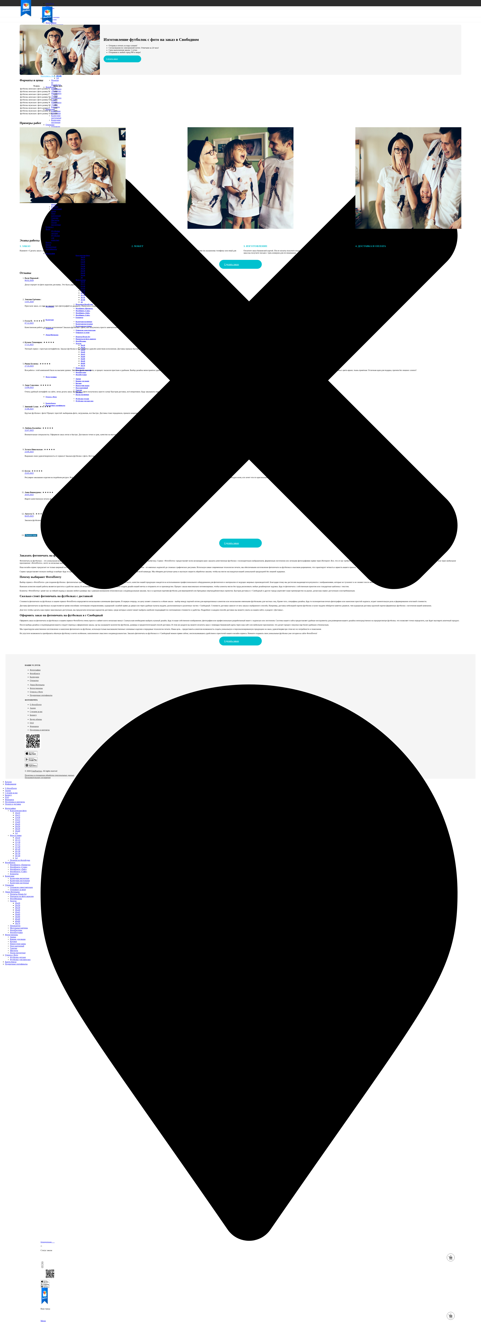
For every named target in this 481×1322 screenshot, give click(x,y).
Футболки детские (55, 232)
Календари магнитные (56, 112)
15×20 (83, 291)
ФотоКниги (35, 673)
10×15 (17, 840)
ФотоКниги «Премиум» (56, 90)
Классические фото (18, 811)
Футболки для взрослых (84, 401)
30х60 (83, 357)
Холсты (78, 343)
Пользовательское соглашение (38, 777)
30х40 (83, 275)
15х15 (83, 264)
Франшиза (34, 726)
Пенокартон (80, 368)
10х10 (83, 257)
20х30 (83, 271)
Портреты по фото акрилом (86, 339)
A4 (57, 78)
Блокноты (79, 317)
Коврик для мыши (82, 381)
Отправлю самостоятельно (86, 330)
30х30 (83, 273)
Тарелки (54, 218)
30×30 (83, 297)
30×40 (58, 76)
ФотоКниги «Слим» (83, 311)
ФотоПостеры (81, 372)
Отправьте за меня (82, 332)
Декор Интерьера (37, 685)
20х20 (83, 269)
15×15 (83, 288)
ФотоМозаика (81, 341)
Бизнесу (33, 715)
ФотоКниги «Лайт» (83, 313)
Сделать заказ (112, 59)
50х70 (83, 366)
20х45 (83, 354)
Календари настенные (56, 121)
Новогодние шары (82, 385)
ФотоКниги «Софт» (83, 315)
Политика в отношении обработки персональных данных (49, 775)
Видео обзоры (36, 719)
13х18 (83, 262)
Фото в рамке (81, 280)
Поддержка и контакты (40, 730)
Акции (33, 708)
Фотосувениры (36, 688)
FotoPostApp (36, 771)
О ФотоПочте (36, 704)
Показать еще (31, 535)
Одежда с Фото (36, 692)
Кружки (54, 207)
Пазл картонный (56, 214)
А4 (82, 278)
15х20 (83, 266)
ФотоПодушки (81, 375)
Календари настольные (56, 117)
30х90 (83, 359)
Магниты (55, 220)
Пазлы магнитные (56, 223)
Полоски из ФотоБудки (84, 304)
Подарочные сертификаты (41, 695)
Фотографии (35, 670)
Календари (34, 677)
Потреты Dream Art (83, 337)
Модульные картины (19, 928)
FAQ (32, 723)
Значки (78, 379)
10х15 (83, 259)
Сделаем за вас (36, 712)
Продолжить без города (51, 76)
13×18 (83, 286)
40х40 (83, 361)
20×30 (83, 295)
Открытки (34, 680)
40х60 (83, 363)
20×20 (83, 293)
